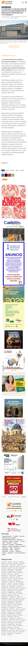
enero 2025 (3, 569)
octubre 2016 (4, 613)
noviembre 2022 (4, 581)
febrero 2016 (10, 616)
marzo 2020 (3, 595)
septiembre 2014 (11, 624)
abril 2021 (9, 589)
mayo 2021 (3, 589)
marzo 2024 (3, 574)
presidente (22, 170)
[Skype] (21, 511)
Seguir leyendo (14, 46)
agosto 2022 (3, 583)
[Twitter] (10, 511)
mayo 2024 (14, 572)
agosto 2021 (11, 587)
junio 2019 (23, 598)
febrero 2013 (21, 631)
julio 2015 (18, 619)
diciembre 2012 (10, 633)
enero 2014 (16, 627)
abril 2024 (20, 572)
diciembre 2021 (4, 586)
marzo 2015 (15, 621)
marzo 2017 (15, 610)
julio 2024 (3, 572)
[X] (6, 175)
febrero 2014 (10, 627)
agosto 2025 (12, 566)
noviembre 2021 (12, 586)
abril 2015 (9, 621)
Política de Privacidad (21, 643)
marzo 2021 (15, 589)
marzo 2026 (9, 563)
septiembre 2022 (19, 581)
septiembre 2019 (4, 598)
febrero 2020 (10, 595)
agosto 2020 (19, 592)
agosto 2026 (3, 561)
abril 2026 (3, 563)
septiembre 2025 (4, 566)
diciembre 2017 (4, 607)
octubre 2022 (12, 581)
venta (6, 172)
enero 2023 (10, 580)
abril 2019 (9, 599)
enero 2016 (16, 616)
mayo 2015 (3, 621)
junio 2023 (3, 578)
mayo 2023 (9, 578)
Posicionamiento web (18, 644)
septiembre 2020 (11, 592)
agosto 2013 (12, 630)
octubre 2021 (19, 586)
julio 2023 (18, 577)
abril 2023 (15, 578)
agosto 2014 (18, 624)
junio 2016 (9, 615)
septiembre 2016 (11, 613)
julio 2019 (18, 598)
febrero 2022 (15, 584)
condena (7, 170)
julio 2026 (10, 561)
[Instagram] (12, 511)
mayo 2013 (3, 631)
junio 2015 (23, 619)
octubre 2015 (19, 618)
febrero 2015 (21, 621)
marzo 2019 (15, 599)
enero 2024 (16, 574)
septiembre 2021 (4, 587)
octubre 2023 (20, 575)
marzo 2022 (9, 584)
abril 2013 (9, 631)
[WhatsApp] (12, 175)
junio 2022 (15, 583)
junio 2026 (15, 561)
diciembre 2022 (17, 580)
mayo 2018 (14, 604)
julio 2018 (3, 604)
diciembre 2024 (10, 569)
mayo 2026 (21, 561)
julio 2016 (3, 615)
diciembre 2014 (10, 622)
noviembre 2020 (18, 590)
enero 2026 (22, 563)
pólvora (17, 170)
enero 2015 (3, 622)
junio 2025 (23, 566)
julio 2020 (3, 593)
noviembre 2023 (12, 575)
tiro (2, 172)
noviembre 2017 (12, 607)
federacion (12, 170)
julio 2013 (18, 630)
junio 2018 (9, 604)
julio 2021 (18, 587)
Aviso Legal (14, 643)
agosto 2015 (11, 619)
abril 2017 (9, 610)
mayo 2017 (3, 610)
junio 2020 (9, 593)
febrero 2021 (21, 589)
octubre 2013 (19, 628)
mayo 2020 (14, 593)
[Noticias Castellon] (6, 2)
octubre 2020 (4, 592)
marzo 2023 (21, 578)
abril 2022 (3, 584)
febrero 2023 (4, 580)
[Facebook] (2, 175)
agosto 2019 (11, 598)
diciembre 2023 (4, 575)
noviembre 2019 (12, 596)
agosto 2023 (12, 577)
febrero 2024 (10, 574)
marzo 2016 (3, 616)
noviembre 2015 (12, 618)
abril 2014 (20, 625)
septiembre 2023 (4, 577)
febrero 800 (9, 634)
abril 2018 (20, 604)
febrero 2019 (21, 599)
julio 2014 (3, 625)
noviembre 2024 (18, 569)
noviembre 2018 (18, 601)
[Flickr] (18, 511)
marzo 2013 (15, 631)
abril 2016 (20, 615)
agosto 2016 (18, 613)
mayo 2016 (14, 615)
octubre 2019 (19, 596)
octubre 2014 (4, 624)
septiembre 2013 (4, 630)
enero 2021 (3, 590)
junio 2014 (9, 625)
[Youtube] (15, 511)
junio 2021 (23, 587)
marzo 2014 (3, 627)
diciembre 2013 (4, 628)
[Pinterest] (9, 175)
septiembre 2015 (4, 619)
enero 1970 (3, 634)
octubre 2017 (19, 607)
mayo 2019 (3, 599)
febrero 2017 (21, 610)
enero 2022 (22, 584)
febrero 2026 (15, 563)
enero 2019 (3, 601)
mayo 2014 (14, 625)
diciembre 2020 (10, 590)
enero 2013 (3, 633)
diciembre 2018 (10, 601)
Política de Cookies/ (9, 644)
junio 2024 (9, 572)
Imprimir (5, 179)
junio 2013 (23, 630)
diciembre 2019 (4, 596)
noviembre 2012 (18, 633)
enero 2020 (16, 595)
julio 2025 (18, 566)
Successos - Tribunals (6, 7)
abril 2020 (20, 593)
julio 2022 (10, 583)
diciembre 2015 (4, 618)
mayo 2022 (21, 583)
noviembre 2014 (18, 622)
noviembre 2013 (12, 628)
